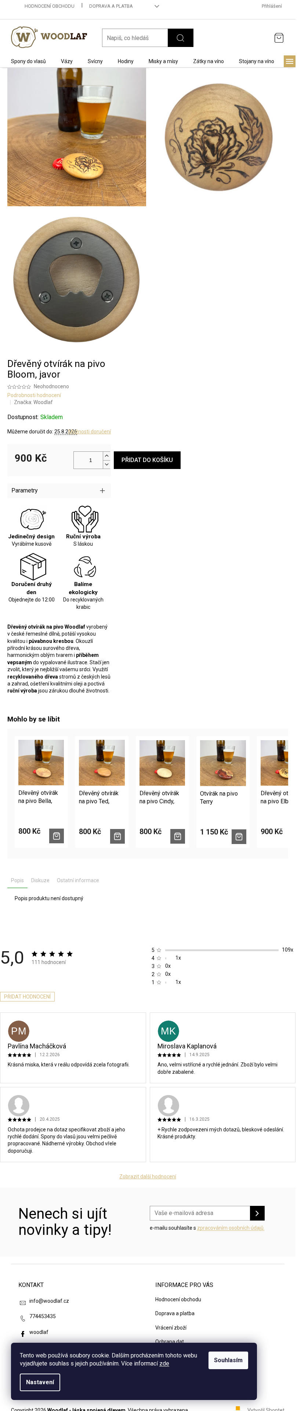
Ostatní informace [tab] (78, 880)
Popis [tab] (17, 880)
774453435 (42, 1316)
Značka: (33, 402)
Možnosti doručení (89, 431)
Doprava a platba (111, 6)
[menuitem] (28, 61)
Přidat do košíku (147, 460)
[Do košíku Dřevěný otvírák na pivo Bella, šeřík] (56, 836)
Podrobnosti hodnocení (34, 395)
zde (164, 1363)
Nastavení (40, 1382)
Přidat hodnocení (27, 997)
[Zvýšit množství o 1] (106, 456)
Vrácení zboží (170, 1328)
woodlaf (38, 1332)
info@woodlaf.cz (49, 1301)
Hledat (180, 38)
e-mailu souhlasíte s (207, 1228)
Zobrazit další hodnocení (147, 1176)
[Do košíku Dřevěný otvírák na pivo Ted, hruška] (117, 836)
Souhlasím (228, 1360)
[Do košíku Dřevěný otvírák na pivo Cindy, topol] (177, 836)
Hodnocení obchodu (50, 6)
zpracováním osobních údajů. (231, 1228)
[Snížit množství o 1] (106, 464)
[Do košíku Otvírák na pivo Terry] (239, 836)
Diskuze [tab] (40, 880)
